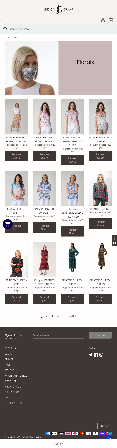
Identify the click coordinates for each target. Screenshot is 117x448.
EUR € (103, 425)
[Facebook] (96, 354)
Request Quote (16, 156)
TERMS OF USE (12, 392)
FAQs (7, 365)
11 (63, 315)
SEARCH (9, 354)
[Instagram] (101, 354)
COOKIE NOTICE (13, 403)
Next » (72, 315)
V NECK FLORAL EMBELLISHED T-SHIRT (73, 141)
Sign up (100, 335)
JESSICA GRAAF (27, 437)
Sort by (58, 443)
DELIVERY (9, 359)
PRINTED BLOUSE (100, 208)
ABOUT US (10, 348)
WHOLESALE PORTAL (16, 376)
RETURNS (9, 370)
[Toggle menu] (6, 20)
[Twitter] (91, 354)
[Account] (103, 18)
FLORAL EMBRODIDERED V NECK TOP (72, 212)
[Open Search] (5, 29)
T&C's (8, 397)
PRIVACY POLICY (14, 386)
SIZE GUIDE (10, 381)
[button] (7, 224)
